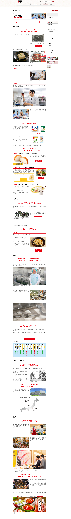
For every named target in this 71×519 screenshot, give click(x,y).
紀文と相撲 (50, 55)
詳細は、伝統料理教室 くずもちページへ (38, 250)
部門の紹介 (51, 22)
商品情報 (30, 4)
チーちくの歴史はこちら (41, 178)
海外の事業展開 (51, 31)
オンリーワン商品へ (38, 133)
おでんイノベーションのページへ (38, 46)
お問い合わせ (51, 4)
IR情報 (42, 1)
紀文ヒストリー (51, 38)
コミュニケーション (52, 36)
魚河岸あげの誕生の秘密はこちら (38, 161)
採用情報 (50, 43)
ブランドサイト (40, 4)
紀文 (20, 1)
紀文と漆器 (50, 52)
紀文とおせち (51, 50)
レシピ (20, 4)
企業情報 (45, 4)
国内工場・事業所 (52, 29)
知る (25, 4)
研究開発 (50, 24)
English (55, 10)
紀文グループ (51, 17)
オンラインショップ (35, 4)
